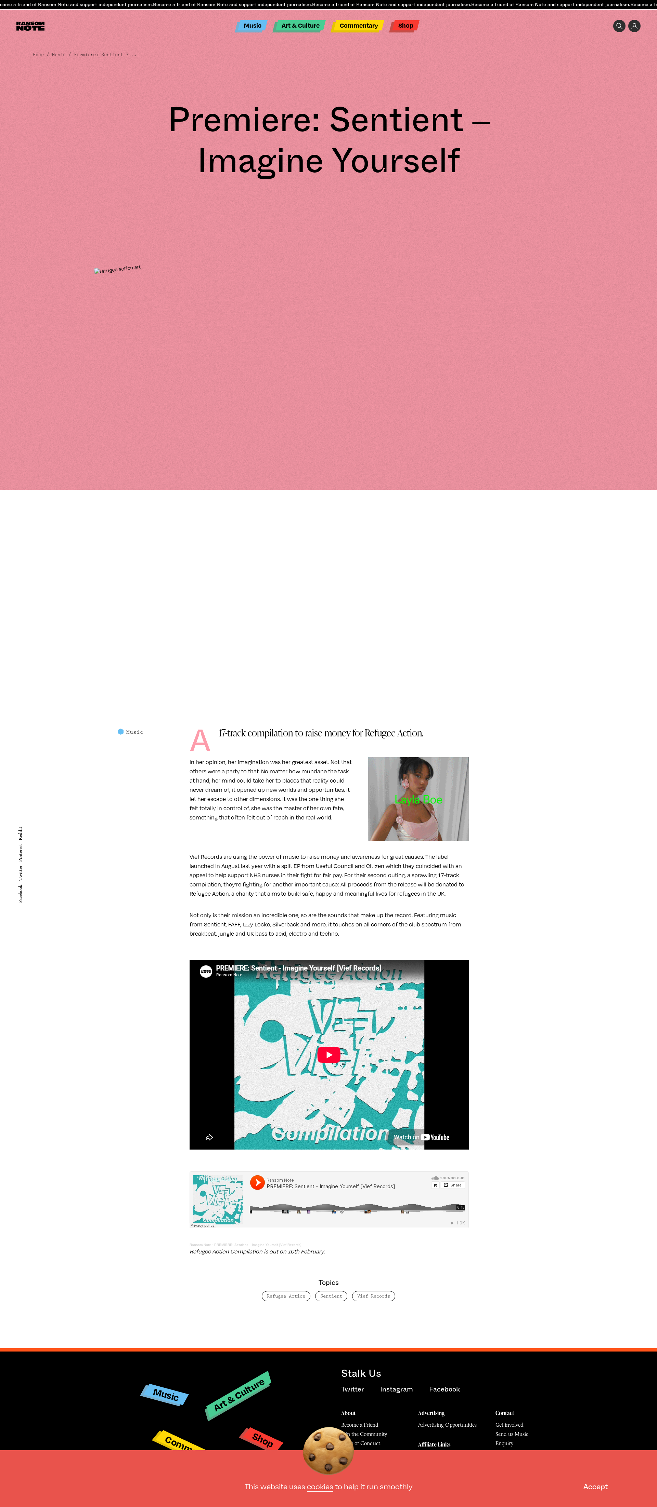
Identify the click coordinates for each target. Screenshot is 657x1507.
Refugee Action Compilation (226, 1251)
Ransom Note (200, 1245)
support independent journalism (116, 4)
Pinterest (20, 853)
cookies (320, 1486)
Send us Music (511, 1434)
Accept (595, 1486)
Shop (405, 25)
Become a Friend (359, 1425)
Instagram (396, 1389)
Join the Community (364, 1434)
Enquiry (504, 1443)
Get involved (509, 1425)
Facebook (20, 894)
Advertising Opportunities (447, 1425)
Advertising (431, 1413)
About (348, 1413)
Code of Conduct (360, 1443)
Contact (504, 1413)
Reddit (20, 833)
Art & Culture (301, 25)
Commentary (359, 25)
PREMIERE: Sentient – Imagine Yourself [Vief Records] (257, 1245)
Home (38, 54)
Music (252, 25)
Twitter (20, 873)
